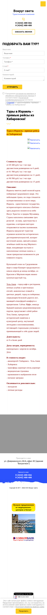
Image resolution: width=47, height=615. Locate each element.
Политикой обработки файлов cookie (29, 607)
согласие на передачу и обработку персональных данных (20, 95)
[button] (23, 31)
